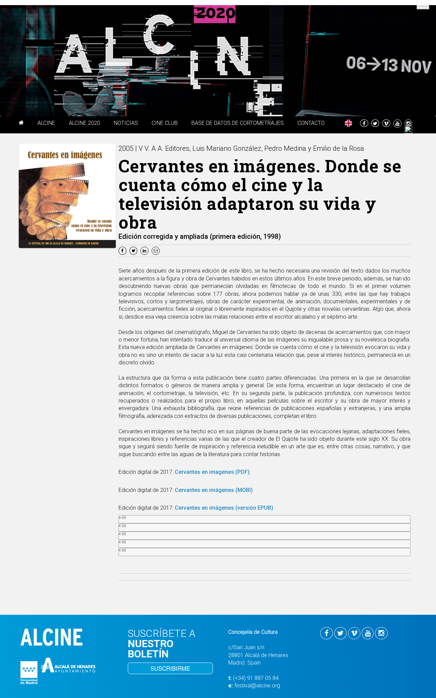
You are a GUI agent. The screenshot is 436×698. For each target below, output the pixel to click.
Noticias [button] (126, 123)
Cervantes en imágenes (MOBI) (213, 490)
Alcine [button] (46, 123)
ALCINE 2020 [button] (84, 123)
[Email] (156, 250)
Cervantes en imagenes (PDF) (212, 472)
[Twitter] (134, 250)
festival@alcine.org (257, 685)
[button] (21, 123)
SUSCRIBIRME (170, 668)
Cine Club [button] (165, 123)
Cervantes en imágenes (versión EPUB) (224, 508)
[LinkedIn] (145, 250)
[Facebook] (123, 250)
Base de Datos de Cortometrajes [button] (237, 123)
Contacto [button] (311, 123)
